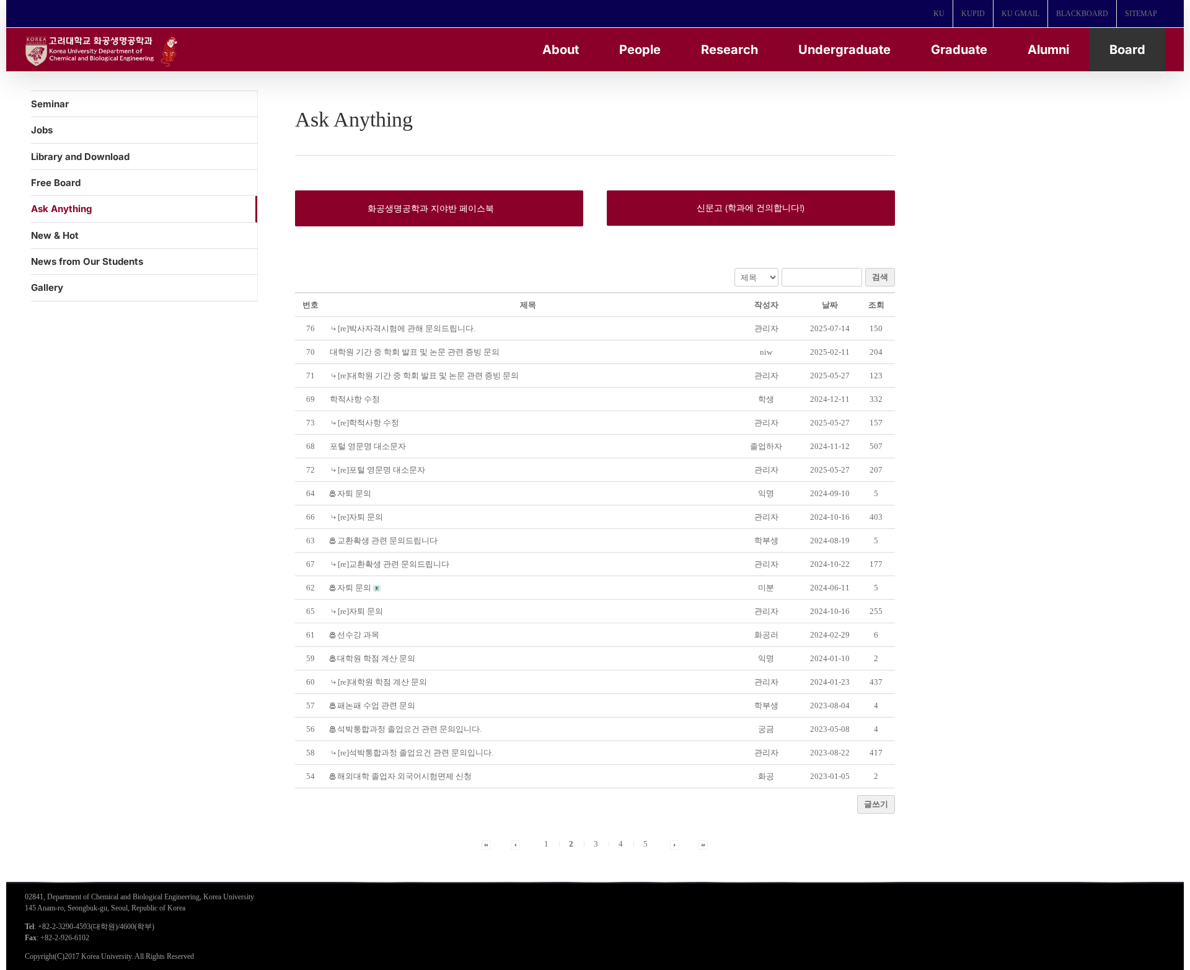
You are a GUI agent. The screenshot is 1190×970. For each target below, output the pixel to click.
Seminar (50, 104)
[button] (766, 328)
